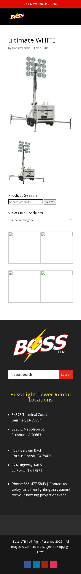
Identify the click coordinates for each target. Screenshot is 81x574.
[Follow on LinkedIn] (36, 564)
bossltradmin (21, 48)
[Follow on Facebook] (27, 564)
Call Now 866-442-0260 (40, 4)
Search (50, 202)
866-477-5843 (35, 483)
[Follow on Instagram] (53, 564)
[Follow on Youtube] (44, 564)
